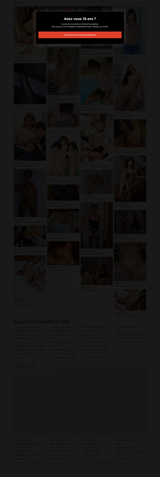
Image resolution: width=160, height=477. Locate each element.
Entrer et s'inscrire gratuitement (80, 35)
